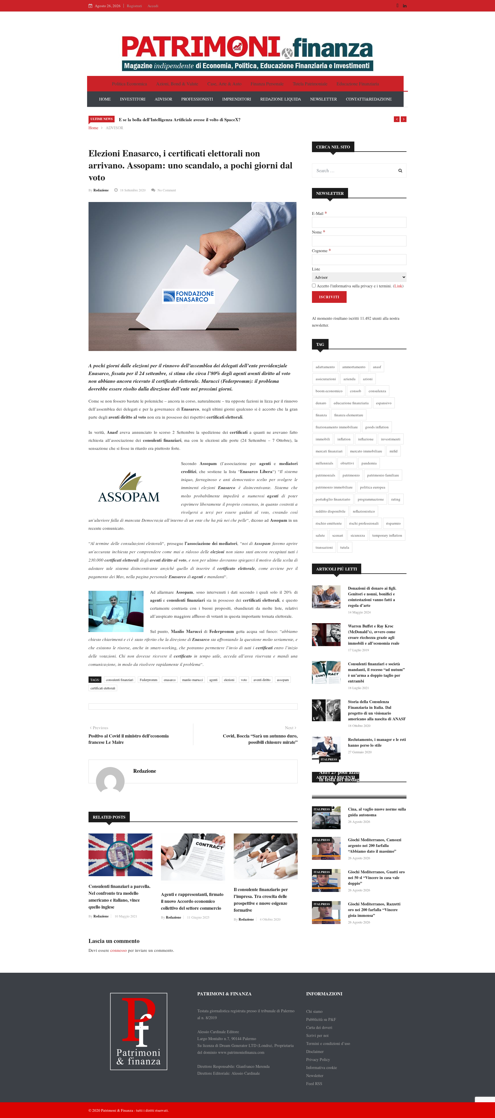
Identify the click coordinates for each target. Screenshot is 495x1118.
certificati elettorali (103, 688)
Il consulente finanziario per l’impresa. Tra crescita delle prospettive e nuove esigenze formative (261, 899)
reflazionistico (364, 511)
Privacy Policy (318, 1059)
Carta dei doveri (319, 1027)
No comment (167, 190)
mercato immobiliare (366, 451)
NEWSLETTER (323, 99)
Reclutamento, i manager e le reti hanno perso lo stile (377, 742)
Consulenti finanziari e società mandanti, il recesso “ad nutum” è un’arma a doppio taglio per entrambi (376, 672)
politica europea (372, 487)
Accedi (153, 5)
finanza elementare (348, 414)
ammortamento (354, 366)
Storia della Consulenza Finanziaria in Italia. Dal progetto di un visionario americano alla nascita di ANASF (377, 710)
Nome (318, 231)
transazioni (324, 547)
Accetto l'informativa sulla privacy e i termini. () (360, 286)
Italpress (329, 759)
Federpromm (148, 679)
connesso (118, 950)
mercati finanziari (329, 451)
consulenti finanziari (119, 679)
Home (93, 127)
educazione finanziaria (351, 402)
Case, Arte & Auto (224, 84)
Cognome (321, 250)
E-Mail (319, 213)
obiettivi (347, 463)
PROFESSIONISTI (197, 99)
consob (355, 390)
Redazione (101, 190)
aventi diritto (262, 679)
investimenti (390, 439)
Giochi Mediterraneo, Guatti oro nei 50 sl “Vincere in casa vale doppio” (376, 877)
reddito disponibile (330, 511)
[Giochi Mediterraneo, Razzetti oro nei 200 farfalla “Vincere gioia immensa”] (327, 913)
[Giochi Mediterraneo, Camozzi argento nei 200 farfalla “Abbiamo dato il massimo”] (327, 849)
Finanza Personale (267, 84)
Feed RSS (314, 1083)
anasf (377, 366)
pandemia (369, 463)
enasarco (170, 679)
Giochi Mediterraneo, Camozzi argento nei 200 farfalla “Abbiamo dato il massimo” (374, 845)
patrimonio (351, 475)
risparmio (393, 523)
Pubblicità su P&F (321, 1019)
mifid (394, 451)
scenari (337, 535)
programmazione (371, 499)
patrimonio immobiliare (334, 487)
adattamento (325, 366)
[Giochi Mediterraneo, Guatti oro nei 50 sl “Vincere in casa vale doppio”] (327, 881)
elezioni (229, 679)
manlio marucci (192, 679)
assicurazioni (326, 378)
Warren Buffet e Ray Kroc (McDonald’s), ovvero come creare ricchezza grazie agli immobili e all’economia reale (373, 634)
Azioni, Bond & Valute (177, 84)
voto (244, 679)
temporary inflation (387, 535)
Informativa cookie (321, 1067)
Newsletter (314, 1075)
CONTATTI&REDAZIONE (369, 99)
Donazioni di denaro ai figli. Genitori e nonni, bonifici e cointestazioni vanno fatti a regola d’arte (372, 596)
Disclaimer (315, 1051)
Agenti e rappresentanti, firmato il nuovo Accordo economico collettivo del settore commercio (192, 901)
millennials (324, 463)
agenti (213, 679)
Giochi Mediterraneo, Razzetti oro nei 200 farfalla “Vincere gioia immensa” (374, 909)
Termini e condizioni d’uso (328, 1043)
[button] (397, 119)
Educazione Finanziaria (358, 84)
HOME (105, 99)
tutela (344, 547)
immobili (323, 439)
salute (320, 535)
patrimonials (325, 475)
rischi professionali (364, 523)
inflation (344, 439)
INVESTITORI (133, 99)
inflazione (366, 439)
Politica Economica (129, 84)
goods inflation (377, 426)
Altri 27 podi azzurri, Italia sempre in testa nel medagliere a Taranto (358, 775)
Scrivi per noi (317, 1035)
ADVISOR (163, 99)
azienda (349, 378)
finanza (321, 414)
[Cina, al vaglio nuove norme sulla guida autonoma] (327, 818)
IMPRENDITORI (236, 99)
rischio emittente (329, 523)
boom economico (329, 390)
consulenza (377, 390)
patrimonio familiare (383, 475)
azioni (368, 378)
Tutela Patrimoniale (310, 84)
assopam (283, 679)
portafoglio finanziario (333, 499)
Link (398, 286)
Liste (316, 269)
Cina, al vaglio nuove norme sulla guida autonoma (377, 812)
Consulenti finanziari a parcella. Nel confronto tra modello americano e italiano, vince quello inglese (119, 896)
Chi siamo (314, 1011)
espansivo (384, 402)
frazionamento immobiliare (337, 426)
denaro (321, 402)
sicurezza (358, 535)
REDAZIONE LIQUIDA (280, 99)
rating (395, 499)
